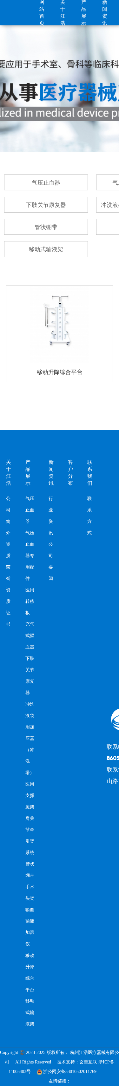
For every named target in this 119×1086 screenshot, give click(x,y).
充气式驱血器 (29, 635)
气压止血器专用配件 (29, 555)
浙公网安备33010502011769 (69, 1071)
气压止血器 (46, 183)
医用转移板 (29, 601)
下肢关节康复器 (46, 205)
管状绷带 (46, 227)
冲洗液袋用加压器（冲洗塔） (29, 738)
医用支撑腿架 (29, 795)
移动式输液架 (46, 249)
